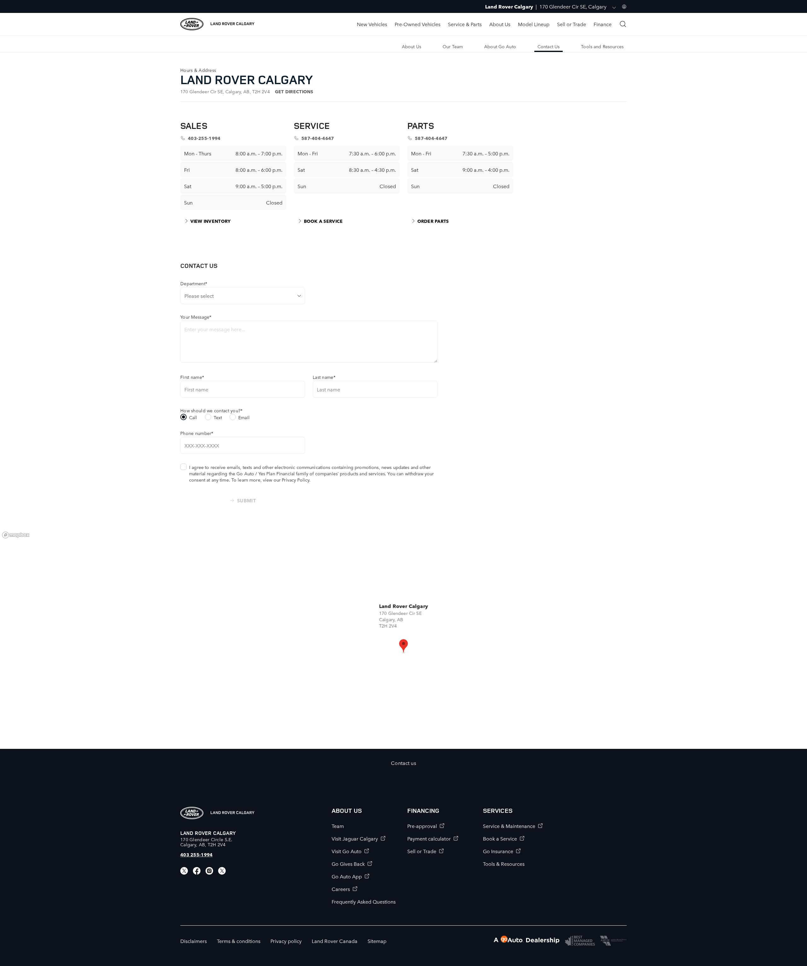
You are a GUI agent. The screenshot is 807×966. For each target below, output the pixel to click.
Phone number (196, 433)
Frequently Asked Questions (364, 901)
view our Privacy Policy (286, 480)
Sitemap (377, 940)
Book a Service (500, 838)
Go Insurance (498, 850)
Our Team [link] (453, 46)
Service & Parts (465, 23)
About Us (499, 23)
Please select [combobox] (199, 295)
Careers (341, 888)
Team (338, 825)
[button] (403, 646)
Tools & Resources (504, 863)
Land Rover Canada (334, 940)
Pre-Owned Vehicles (417, 23)
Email (244, 417)
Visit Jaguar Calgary (355, 838)
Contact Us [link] (548, 46)
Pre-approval (422, 825)
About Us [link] (411, 46)
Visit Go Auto (347, 850)
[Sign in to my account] (624, 6)
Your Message (196, 316)
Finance (603, 23)
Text (218, 417)
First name (192, 376)
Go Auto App (347, 876)
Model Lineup (533, 23)
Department (193, 283)
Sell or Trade (571, 23)
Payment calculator (429, 838)
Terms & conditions (238, 940)
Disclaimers (193, 940)
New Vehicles (372, 23)
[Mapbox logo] (16, 535)
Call (193, 417)
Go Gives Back (348, 863)
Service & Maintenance (509, 825)
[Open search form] (623, 24)
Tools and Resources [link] (602, 46)
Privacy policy (286, 940)
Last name (324, 376)
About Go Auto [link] (500, 46)
